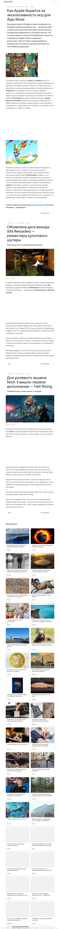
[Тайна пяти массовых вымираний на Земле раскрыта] (42, 540)
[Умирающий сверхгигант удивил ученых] (17, 639)
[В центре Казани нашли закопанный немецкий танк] (42, 714)
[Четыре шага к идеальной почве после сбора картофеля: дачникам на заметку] (17, 764)
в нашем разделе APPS (40, 205)
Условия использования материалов (30, 927)
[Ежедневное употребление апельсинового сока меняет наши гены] (17, 888)
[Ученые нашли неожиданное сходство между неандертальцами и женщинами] (17, 838)
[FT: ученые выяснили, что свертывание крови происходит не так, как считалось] (42, 863)
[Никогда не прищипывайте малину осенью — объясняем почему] (42, 888)
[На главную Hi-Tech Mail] (9, 2)
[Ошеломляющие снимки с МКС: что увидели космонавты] (17, 689)
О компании (7, 927)
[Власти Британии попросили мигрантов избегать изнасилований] (42, 664)
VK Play (23, 223)
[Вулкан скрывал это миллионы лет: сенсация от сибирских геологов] (42, 813)
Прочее (32, 6)
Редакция (19, 927)
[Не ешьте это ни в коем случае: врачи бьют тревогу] (17, 664)
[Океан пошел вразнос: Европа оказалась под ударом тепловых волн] (42, 614)
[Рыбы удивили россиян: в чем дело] (42, 689)
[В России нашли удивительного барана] (42, 589)
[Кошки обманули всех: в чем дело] (17, 739)
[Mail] (5, 2)
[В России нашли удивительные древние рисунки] (17, 863)
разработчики (10, 93)
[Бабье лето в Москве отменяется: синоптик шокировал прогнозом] (17, 565)
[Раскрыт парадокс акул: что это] (17, 813)
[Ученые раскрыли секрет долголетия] (17, 614)
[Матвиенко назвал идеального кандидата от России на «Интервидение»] (17, 789)
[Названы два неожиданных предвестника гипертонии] (42, 739)
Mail (2, 927)
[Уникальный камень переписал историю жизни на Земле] (42, 565)
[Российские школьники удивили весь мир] (42, 913)
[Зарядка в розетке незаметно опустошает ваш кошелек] (17, 714)
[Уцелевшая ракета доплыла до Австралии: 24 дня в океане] (17, 540)
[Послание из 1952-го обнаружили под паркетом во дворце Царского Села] (17, 589)
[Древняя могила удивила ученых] (42, 639)
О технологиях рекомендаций (47, 927)
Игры (28, 223)
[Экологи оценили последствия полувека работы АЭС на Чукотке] (42, 789)
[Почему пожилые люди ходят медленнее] (42, 764)
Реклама (13, 927)
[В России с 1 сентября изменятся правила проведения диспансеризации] (17, 913)
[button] (22, 65)
